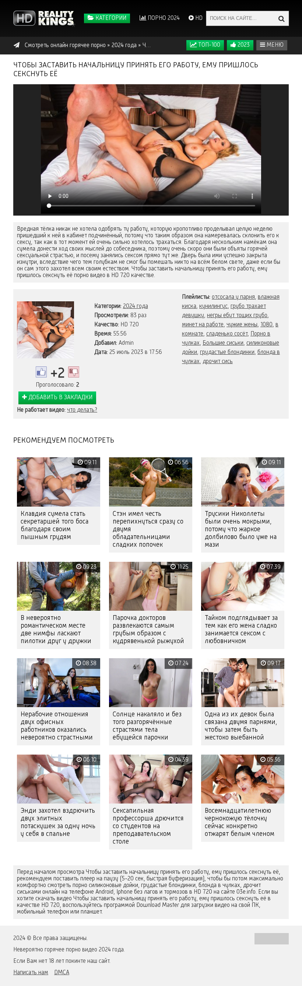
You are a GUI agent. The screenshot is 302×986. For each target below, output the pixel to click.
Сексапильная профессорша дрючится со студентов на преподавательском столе (148, 826)
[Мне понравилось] (41, 371)
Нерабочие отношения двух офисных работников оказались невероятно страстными (57, 726)
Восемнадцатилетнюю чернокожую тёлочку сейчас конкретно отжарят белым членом (239, 822)
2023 (243, 45)
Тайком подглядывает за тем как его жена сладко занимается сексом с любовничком (241, 630)
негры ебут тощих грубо (237, 316)
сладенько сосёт (226, 334)
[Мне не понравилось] (73, 371)
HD (198, 18)
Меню (274, 45)
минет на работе (203, 325)
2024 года (135, 306)
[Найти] (281, 18)
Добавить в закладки (59, 398)
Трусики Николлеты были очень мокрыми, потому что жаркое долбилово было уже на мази (241, 529)
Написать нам (30, 973)
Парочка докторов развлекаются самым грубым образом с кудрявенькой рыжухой (148, 630)
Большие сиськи (223, 343)
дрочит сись (218, 362)
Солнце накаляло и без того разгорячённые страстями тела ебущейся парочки (147, 726)
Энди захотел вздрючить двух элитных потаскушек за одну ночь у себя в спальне (58, 822)
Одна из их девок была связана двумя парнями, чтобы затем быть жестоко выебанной (241, 726)
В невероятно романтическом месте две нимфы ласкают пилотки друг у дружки (56, 630)
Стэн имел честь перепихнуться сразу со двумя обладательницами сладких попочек (148, 529)
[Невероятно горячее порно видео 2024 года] (44, 18)
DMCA (61, 973)
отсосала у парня (233, 297)
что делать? (82, 410)
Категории (110, 18)
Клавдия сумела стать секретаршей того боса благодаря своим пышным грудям (54, 525)
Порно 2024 (163, 18)
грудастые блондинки (227, 352)
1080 (266, 325)
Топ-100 (208, 45)
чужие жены (241, 325)
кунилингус (213, 306)
